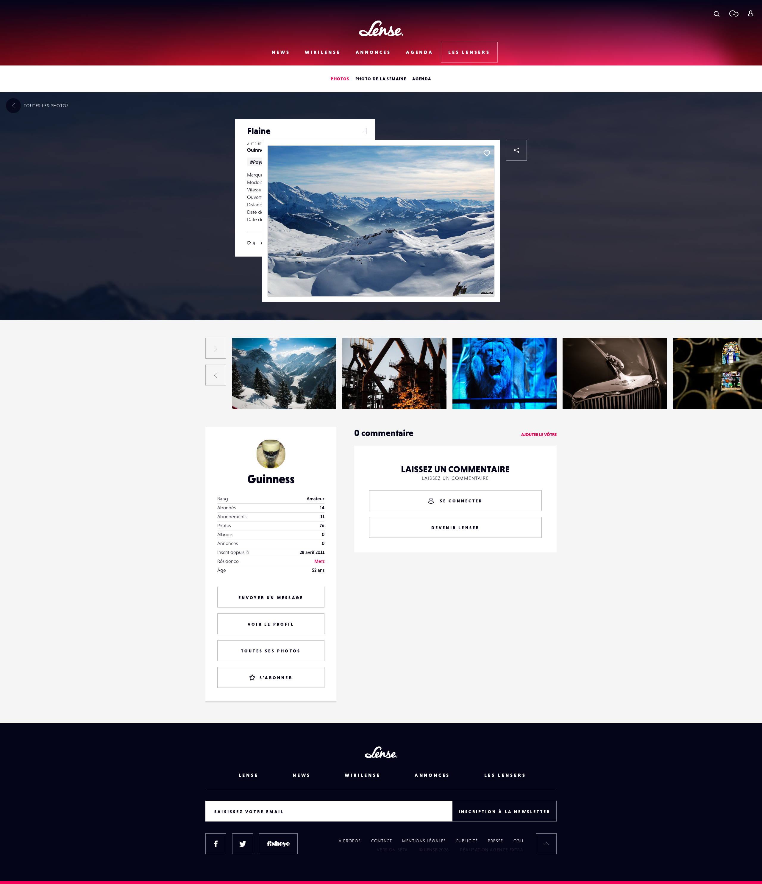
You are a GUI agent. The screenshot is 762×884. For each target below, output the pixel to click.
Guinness (257, 150)
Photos (340, 78)
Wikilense (323, 52)
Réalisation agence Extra (491, 849)
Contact (381, 840)
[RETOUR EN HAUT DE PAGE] (546, 843)
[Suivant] (215, 348)
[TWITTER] (242, 843)
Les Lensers (469, 52)
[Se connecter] (750, 13)
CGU (518, 840)
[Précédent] (215, 375)
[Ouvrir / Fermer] (366, 131)
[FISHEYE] (278, 843)
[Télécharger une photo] (733, 13)
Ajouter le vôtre (539, 434)
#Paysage (260, 162)
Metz (319, 561)
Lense (249, 775)
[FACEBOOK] (215, 843)
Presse (495, 840)
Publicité (467, 840)
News (281, 52)
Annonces (373, 52)
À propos (350, 840)
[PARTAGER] (516, 150)
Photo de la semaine (381, 78)
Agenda (419, 52)
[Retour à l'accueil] (381, 28)
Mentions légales (424, 840)
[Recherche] (716, 13)
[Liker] (486, 153)
